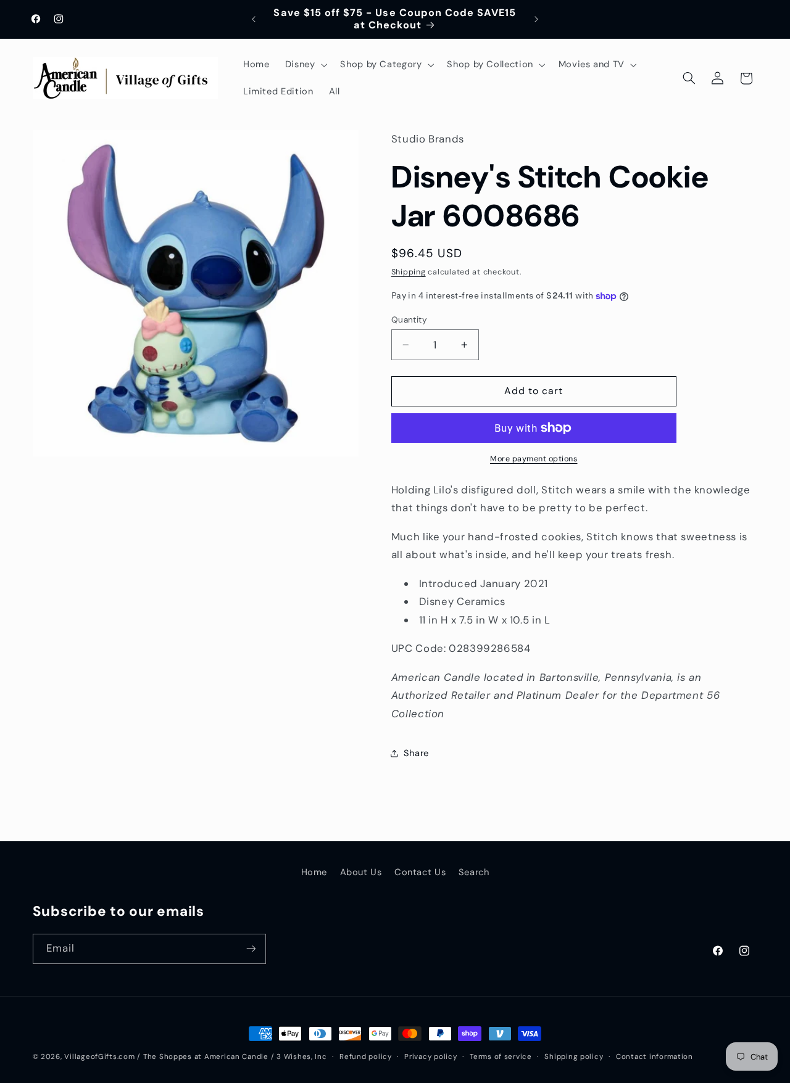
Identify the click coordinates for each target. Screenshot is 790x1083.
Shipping (408, 272)
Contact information (654, 1056)
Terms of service (501, 1056)
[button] (305, 64)
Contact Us (420, 872)
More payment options (534, 459)
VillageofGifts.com (99, 1056)
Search (474, 872)
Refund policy (365, 1056)
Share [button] (416, 753)
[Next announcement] (536, 19)
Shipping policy (573, 1056)
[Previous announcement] (253, 19)
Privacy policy (430, 1056)
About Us (361, 872)
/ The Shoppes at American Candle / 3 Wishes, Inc (231, 1056)
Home (314, 872)
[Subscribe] (250, 949)
